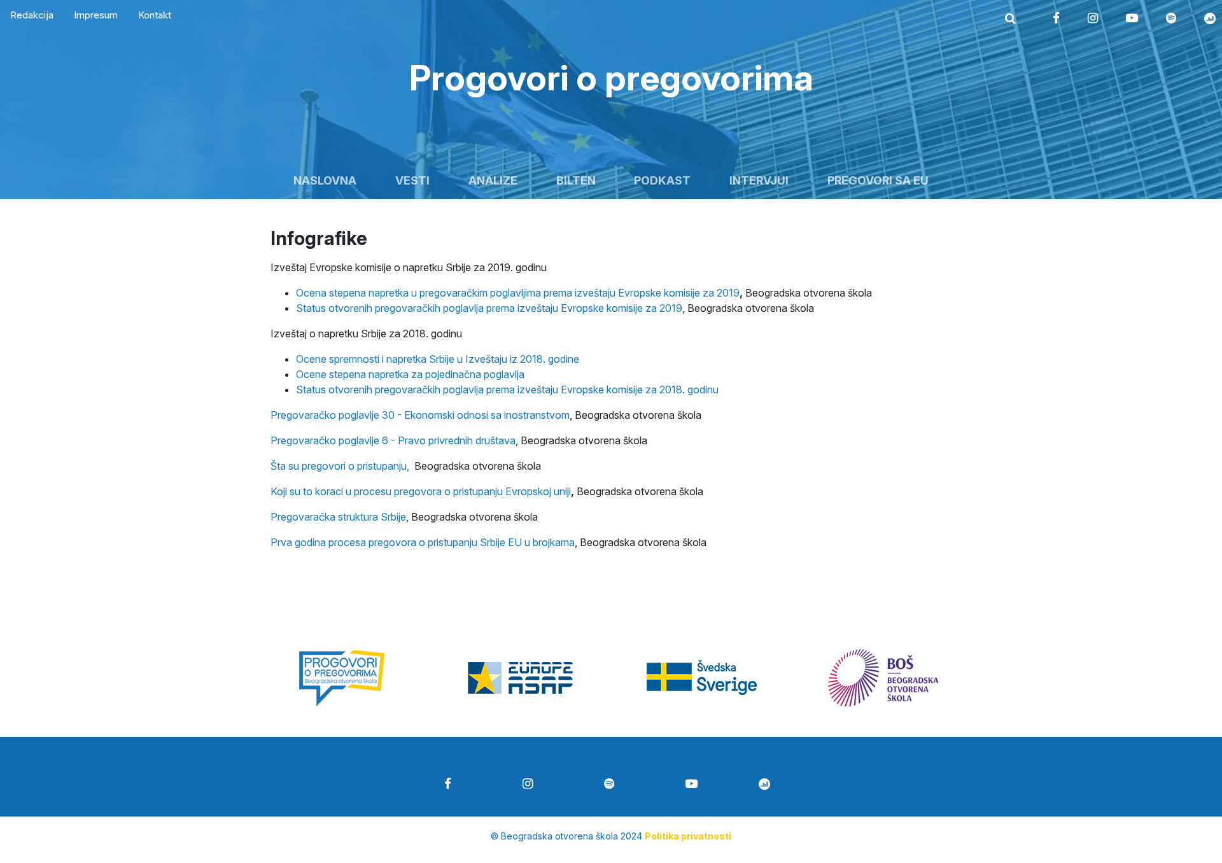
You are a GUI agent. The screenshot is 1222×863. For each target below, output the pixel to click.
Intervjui (759, 180)
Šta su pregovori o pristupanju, (339, 466)
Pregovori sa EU (878, 180)
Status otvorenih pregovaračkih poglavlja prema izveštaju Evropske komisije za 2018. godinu (507, 389)
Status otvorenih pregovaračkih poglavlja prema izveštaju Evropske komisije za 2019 (489, 308)
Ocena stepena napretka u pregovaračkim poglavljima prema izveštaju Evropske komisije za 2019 (518, 292)
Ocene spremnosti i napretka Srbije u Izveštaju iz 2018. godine (437, 359)
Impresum (96, 15)
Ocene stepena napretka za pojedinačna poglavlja (410, 374)
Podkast (662, 180)
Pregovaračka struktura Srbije (338, 516)
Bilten (576, 180)
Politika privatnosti (688, 836)
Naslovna (324, 180)
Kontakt (154, 15)
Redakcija (31, 15)
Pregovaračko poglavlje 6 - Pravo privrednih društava (393, 440)
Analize (492, 180)
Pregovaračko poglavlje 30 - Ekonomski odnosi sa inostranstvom (420, 415)
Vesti (412, 180)
